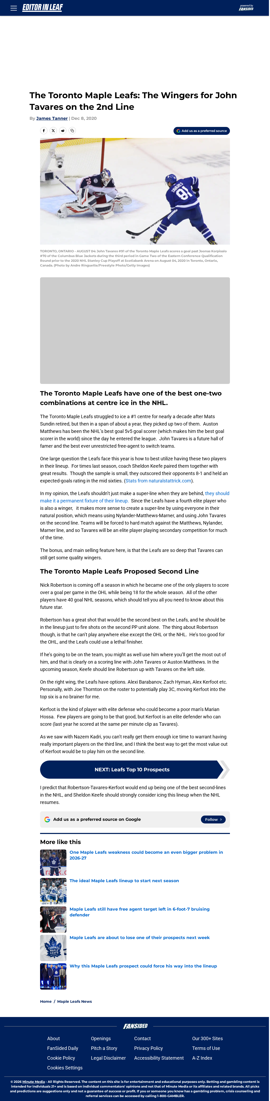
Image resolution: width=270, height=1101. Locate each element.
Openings (101, 1038)
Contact (142, 1038)
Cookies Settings (65, 1067)
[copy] (72, 130)
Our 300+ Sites (207, 1038)
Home (46, 1001)
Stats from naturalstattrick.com (158, 480)
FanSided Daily (62, 1048)
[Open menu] (14, 8)
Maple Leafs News (74, 1001)
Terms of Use (206, 1048)
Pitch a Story (104, 1048)
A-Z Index (202, 1058)
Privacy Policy (148, 1048)
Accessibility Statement (159, 1058)
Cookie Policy (61, 1058)
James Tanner (52, 118)
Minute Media (33, 1082)
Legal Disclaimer (108, 1058)
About (53, 1038)
